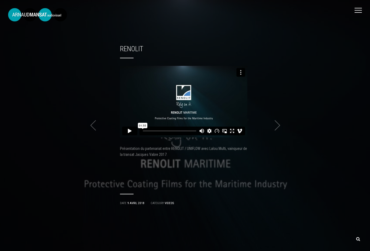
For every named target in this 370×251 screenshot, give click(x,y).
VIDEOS (169, 203)
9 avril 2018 (135, 203)
